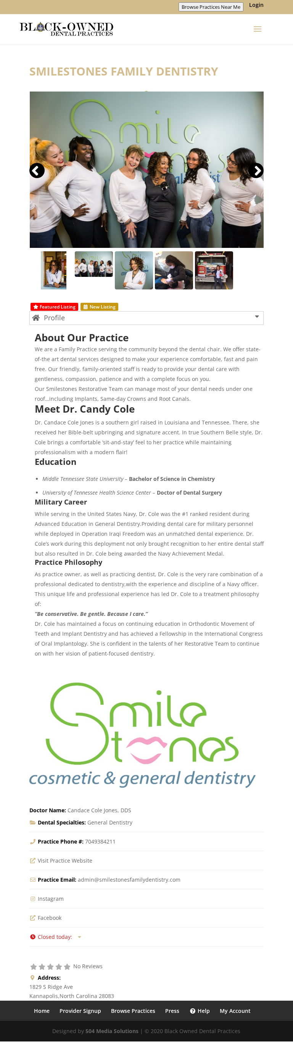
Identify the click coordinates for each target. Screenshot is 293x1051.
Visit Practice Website (65, 860)
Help (203, 1010)
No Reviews (88, 966)
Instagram (51, 898)
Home (42, 1010)
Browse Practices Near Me (211, 6)
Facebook (49, 917)
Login (256, 5)
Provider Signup (80, 1010)
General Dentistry (109, 822)
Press (172, 1010)
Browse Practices (133, 1010)
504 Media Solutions (111, 1031)
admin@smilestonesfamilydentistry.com (129, 879)
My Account (235, 1010)
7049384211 (100, 841)
